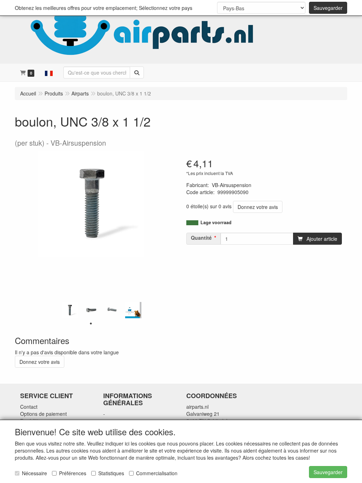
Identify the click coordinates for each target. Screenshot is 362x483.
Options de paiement (43, 413)
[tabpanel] (70, 310)
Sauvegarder (328, 7)
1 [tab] (90, 323)
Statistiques (111, 473)
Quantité (201, 237)
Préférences (72, 473)
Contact (28, 406)
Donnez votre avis (258, 206)
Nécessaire (34, 473)
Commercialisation (156, 473)
